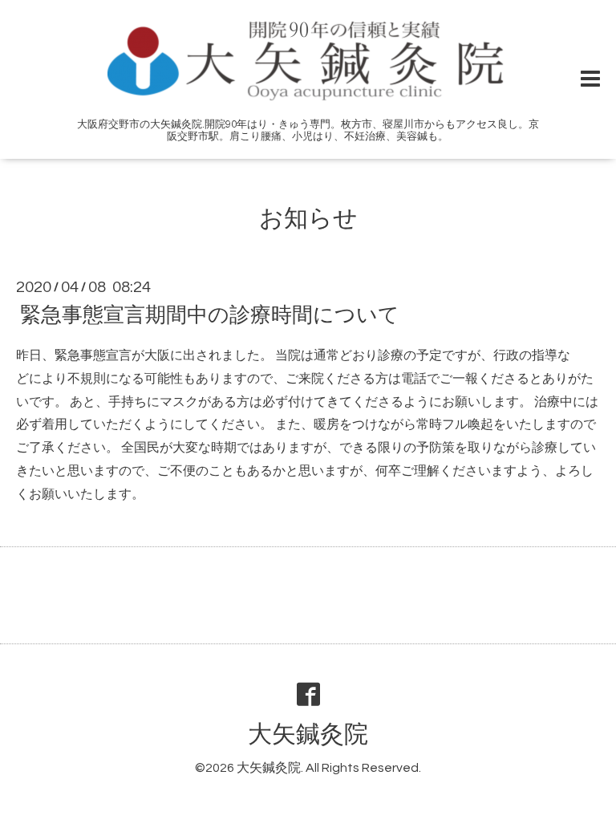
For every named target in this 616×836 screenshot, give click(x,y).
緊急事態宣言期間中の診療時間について (209, 315)
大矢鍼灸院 (308, 734)
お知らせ (308, 218)
